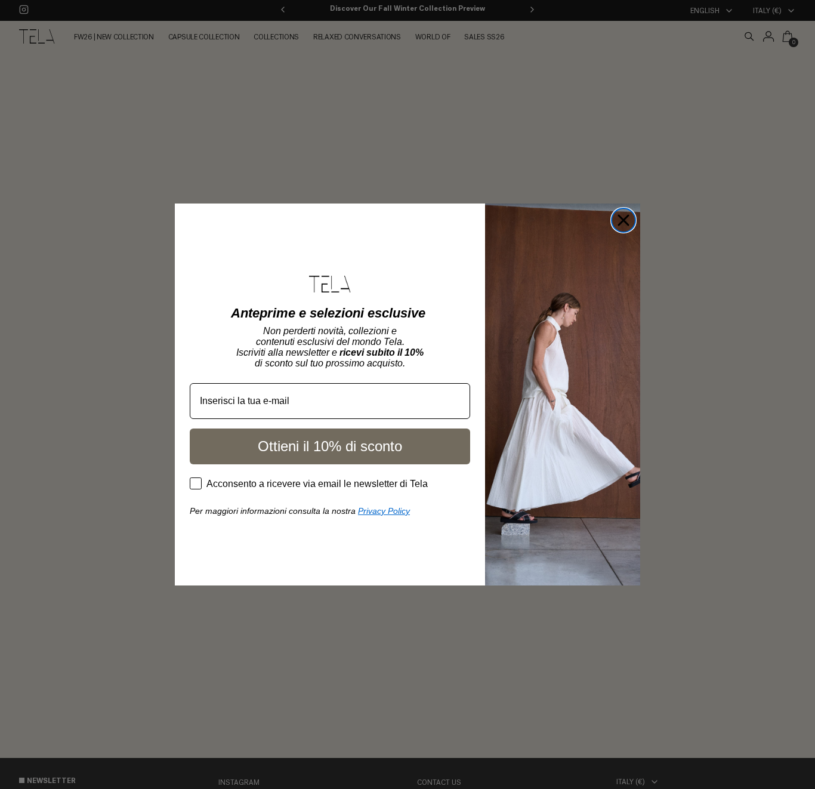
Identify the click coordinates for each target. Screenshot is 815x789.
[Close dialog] (623, 220)
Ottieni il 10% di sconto (330, 446)
